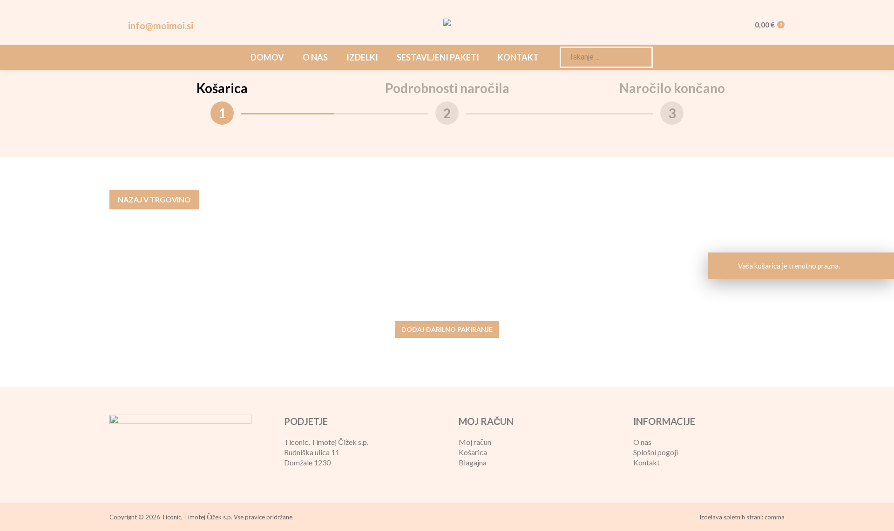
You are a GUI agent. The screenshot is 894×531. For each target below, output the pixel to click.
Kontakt (646, 462)
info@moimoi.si (160, 25)
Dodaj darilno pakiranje (447, 329)
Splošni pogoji (655, 452)
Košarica (473, 452)
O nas (642, 441)
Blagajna (473, 462)
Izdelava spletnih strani (730, 517)
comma (775, 517)
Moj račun (475, 441)
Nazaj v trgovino (154, 199)
